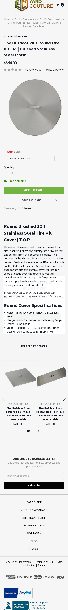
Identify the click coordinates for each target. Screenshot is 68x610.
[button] (62, 279)
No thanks (34, 328)
